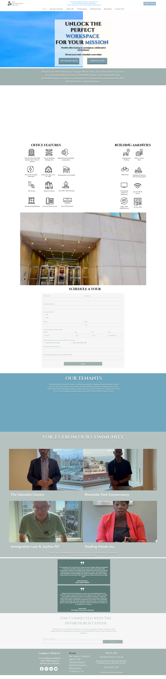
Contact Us (76, 671)
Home (72, 653)
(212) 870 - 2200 (111, 653)
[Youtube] (56, 669)
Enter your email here (49, 638)
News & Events (76, 665)
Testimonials (76, 662)
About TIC (75, 659)
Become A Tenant (76, 656)
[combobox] (58, 335)
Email (46, 321)
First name (47, 296)
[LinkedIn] (51, 669)
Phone (86, 321)
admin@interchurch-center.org (111, 657)
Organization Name (49, 304)
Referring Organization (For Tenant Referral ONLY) (58, 354)
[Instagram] (46, 669)
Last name (87, 296)
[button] (56, 9)
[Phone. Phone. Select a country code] (87, 325)
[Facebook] (42, 669)
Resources (75, 668)
